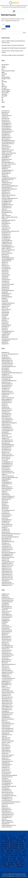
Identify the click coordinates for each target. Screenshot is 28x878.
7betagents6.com (6, 677)
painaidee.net (5, 432)
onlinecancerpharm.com (8, 473)
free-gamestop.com (7, 385)
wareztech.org (5, 390)
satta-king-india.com (7, 670)
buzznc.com (5, 805)
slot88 (11, 842)
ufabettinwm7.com (6, 568)
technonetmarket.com (7, 731)
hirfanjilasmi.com (6, 521)
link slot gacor (5, 64)
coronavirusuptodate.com (8, 678)
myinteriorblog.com (7, 764)
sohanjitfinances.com (7, 548)
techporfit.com (5, 120)
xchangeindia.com (6, 789)
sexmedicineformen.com (8, 541)
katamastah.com (6, 499)
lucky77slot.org (5, 468)
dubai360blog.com (6, 466)
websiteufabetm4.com (7, 713)
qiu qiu (3, 75)
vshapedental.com (6, 780)
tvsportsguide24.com (7, 463)
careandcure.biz (6, 516)
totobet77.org (5, 560)
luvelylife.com (5, 225)
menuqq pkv (4, 835)
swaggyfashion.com (7, 242)
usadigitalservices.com (7, 204)
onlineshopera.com (7, 627)
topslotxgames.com (7, 154)
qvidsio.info (4, 298)
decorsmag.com (6, 139)
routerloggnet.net (6, 156)
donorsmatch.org (6, 309)
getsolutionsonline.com (7, 179)
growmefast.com (6, 469)
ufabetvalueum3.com (7, 703)
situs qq (17, 864)
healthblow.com (6, 192)
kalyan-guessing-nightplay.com (10, 186)
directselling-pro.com (7, 816)
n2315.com (4, 209)
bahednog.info (5, 368)
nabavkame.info (6, 334)
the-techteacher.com (7, 794)
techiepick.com (6, 767)
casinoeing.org (5, 312)
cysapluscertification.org (8, 303)
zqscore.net (5, 501)
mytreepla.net (5, 689)
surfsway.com (5, 658)
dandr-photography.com (8, 250)
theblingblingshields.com (8, 444)
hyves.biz (4, 317)
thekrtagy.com (5, 788)
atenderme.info (6, 286)
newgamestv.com (6, 448)
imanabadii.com (6, 340)
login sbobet (10, 863)
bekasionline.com (6, 122)
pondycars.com (6, 770)
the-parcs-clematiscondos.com (10, 354)
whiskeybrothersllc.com (8, 584)
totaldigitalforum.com (7, 799)
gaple (3, 72)
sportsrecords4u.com (7, 697)
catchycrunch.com (6, 611)
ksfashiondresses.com (7, 488)
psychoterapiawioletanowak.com (10, 537)
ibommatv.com (6, 118)
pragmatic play (5, 844)
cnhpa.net (4, 491)
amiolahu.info (5, 278)
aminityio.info (5, 276)
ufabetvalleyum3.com (7, 579)
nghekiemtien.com (6, 261)
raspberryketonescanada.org (9, 775)
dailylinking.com (6, 633)
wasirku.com (5, 262)
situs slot (16, 842)
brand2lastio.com (6, 203)
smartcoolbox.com (6, 546)
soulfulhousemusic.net (7, 549)
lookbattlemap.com (7, 401)
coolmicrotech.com (7, 791)
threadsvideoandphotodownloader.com (12, 373)
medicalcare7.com (6, 172)
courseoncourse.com (7, 365)
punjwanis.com (5, 352)
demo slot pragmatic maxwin (17, 844)
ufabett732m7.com (7, 756)
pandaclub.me (5, 326)
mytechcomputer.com (7, 822)
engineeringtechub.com (8, 455)
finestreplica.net (6, 722)
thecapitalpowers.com (7, 554)
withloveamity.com (6, 639)
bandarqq (22, 864)
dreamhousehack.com (7, 792)
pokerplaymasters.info (7, 363)
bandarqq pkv (19, 866)
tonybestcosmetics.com (8, 803)
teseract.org (5, 753)
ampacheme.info (6, 279)
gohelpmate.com (6, 193)
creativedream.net (6, 207)
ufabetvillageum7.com (7, 706)
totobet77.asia (5, 559)
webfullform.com (6, 136)
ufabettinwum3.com (7, 569)
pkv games (4, 96)
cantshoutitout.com (7, 126)
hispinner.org (5, 181)
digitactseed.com (6, 661)
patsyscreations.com (7, 616)
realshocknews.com (7, 483)
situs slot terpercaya (14, 839)
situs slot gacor (19, 841)
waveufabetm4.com (7, 709)
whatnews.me (5, 744)
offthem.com (5, 117)
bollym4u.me (5, 323)
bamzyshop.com (6, 769)
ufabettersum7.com (7, 566)
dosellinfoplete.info (6, 293)
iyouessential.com (6, 638)
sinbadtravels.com (6, 387)
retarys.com (5, 396)
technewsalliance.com (7, 730)
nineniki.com (5, 168)
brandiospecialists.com (7, 170)
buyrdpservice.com (7, 402)
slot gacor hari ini (6, 78)
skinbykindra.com (6, 808)
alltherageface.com (7, 809)
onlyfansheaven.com (7, 212)
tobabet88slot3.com (7, 555)
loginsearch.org (6, 306)
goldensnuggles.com (7, 399)
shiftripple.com (5, 543)
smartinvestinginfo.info (7, 728)
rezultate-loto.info (6, 694)
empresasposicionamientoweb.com (11, 802)
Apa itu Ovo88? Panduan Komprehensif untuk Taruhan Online (13, 41)
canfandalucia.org (6, 781)
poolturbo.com (5, 265)
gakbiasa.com (5, 336)
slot (3, 69)
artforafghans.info (6, 268)
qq (2, 99)
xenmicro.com (5, 625)
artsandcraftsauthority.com (9, 825)
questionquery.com (6, 245)
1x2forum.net (5, 595)
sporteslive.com (6, 443)
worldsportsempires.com (8, 496)
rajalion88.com (5, 605)
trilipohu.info (5, 342)
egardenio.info (5, 505)
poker (3, 102)
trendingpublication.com (8, 562)
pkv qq (3, 66)
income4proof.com (7, 617)
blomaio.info (5, 292)
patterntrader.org (6, 490)
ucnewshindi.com (6, 379)
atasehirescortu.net (7, 454)
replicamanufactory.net (8, 692)
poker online (13, 857)
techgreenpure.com (7, 653)
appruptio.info (5, 343)
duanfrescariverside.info (8, 719)
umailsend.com (5, 394)
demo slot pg (5, 92)
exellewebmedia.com (7, 383)
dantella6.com (5, 157)
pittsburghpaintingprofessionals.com (11, 534)
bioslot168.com (5, 824)
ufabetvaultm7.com (7, 705)
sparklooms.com (6, 551)
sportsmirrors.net (6, 451)
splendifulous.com (6, 695)
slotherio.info (5, 301)
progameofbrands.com (8, 143)
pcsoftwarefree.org (7, 631)
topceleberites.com (7, 698)
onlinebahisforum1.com (7, 600)
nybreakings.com (6, 784)
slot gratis (4, 88)
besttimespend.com (7, 515)
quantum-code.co (6, 742)
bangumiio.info (5, 287)
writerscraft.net (6, 197)
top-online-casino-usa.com (9, 164)
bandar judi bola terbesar (8, 71)
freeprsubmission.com (7, 761)
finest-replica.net (6, 747)
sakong (3, 67)
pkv (3, 80)
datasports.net (5, 452)
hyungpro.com (5, 438)
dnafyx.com (5, 634)
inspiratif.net (5, 114)
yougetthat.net (5, 407)
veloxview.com (5, 580)
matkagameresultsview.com (9, 178)
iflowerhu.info (5, 337)
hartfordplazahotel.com (8, 331)
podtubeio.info (5, 295)
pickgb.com (5, 485)
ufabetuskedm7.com (7, 574)
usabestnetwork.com (7, 391)
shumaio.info (5, 300)
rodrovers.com (5, 667)
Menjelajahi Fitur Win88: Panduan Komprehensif (14, 48)
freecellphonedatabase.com (9, 380)
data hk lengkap (6, 91)
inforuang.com (5, 222)
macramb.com (5, 226)
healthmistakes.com (7, 487)
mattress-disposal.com (8, 476)
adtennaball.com (6, 173)
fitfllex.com (4, 218)
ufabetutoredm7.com (7, 577)
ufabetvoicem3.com (7, 708)
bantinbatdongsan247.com (9, 366)
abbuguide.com (6, 644)
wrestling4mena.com (7, 200)
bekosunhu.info (5, 289)
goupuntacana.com (7, 606)
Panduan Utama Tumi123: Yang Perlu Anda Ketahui (12, 51)
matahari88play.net (7, 427)
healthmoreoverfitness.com (9, 153)
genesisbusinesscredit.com (8, 220)
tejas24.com (5, 264)
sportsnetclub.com (6, 408)
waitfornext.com (6, 739)
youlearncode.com (6, 641)
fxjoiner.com (5, 806)
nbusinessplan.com (6, 123)
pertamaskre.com (6, 371)
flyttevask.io (5, 328)
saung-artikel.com (6, 415)
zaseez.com (5, 609)
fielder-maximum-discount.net (9, 217)
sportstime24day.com (7, 441)
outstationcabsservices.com (9, 786)
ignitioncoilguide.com (7, 820)
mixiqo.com (4, 527)
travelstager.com (6, 236)
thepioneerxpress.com (7, 131)
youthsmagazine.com (7, 430)
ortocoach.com (6, 530)
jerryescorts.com (6, 457)
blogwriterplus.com (7, 358)
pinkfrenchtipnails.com (7, 446)
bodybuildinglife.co (6, 479)
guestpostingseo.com (7, 360)
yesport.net (5, 404)
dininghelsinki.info (6, 717)
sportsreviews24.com (7, 465)
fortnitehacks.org (6, 304)
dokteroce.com (6, 251)
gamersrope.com (6, 382)
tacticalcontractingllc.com (8, 552)
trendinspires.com (6, 237)
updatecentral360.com (8, 498)
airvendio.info (5, 270)
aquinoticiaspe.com (7, 421)
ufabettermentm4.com (8, 565)
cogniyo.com (5, 518)
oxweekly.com (5, 229)
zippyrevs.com (5, 148)
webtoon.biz (5, 435)
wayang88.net (5, 711)
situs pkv (10, 835)
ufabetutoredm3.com (7, 576)
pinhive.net (4, 320)
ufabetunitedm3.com (7, 571)
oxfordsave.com (6, 412)
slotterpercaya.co (6, 544)
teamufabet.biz (6, 134)
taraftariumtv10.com (7, 243)
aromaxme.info (5, 283)
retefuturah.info (6, 727)
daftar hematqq (10, 852)
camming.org (5, 603)
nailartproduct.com (7, 659)
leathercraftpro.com (7, 524)
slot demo (21, 846)
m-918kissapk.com (6, 333)
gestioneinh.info (6, 749)
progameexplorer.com (7, 813)
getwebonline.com (6, 211)
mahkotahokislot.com (7, 471)
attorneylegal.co (6, 458)
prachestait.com (6, 267)
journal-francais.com (7, 253)
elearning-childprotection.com (10, 198)
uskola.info (4, 736)
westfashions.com (6, 232)
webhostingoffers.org (7, 647)
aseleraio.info (5, 502)
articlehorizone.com (7, 673)
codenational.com (6, 811)
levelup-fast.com (6, 688)
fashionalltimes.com (7, 797)
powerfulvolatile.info (7, 297)
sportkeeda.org (6, 513)
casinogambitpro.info (7, 362)
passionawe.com (6, 532)
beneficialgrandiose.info (8, 290)
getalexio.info (5, 509)
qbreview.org (5, 145)
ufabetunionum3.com (7, 702)
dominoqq (4, 74)
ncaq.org (4, 623)
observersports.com (7, 418)
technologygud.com (7, 482)
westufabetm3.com (7, 582)
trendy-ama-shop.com (8, 755)
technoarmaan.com (7, 800)
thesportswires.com (7, 437)
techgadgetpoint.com (7, 462)
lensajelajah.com (6, 620)
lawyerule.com (5, 256)
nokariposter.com (6, 184)
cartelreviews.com (6, 656)
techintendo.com (6, 652)
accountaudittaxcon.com (8, 510)
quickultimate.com (6, 538)
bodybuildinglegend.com (8, 247)
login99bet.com (6, 597)
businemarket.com (6, 426)
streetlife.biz (5, 315)
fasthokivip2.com (6, 416)
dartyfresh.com (6, 628)
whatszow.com (5, 648)
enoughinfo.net (5, 318)
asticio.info (4, 504)
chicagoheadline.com (7, 602)
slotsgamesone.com (7, 159)
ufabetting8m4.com (7, 700)
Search (4, 29)
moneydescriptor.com (7, 429)
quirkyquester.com (6, 540)
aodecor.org (5, 308)
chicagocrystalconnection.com (10, 339)
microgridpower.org (7, 526)
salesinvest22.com (6, 752)
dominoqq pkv (22, 835)
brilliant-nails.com (6, 248)
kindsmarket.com (6, 223)
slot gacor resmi (14, 846)
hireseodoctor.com (6, 684)
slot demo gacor (6, 89)
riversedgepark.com (7, 608)
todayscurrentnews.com (8, 557)
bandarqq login (14, 855)
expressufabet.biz (6, 128)
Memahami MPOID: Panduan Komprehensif (13, 45)
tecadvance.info (6, 275)
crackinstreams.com (7, 680)
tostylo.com (5, 405)
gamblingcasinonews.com (8, 140)
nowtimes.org (5, 311)
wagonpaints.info (6, 738)
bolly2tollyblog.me (6, 325)
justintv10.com (5, 254)
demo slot (4, 86)
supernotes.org (5, 494)
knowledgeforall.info (7, 201)
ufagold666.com (6, 763)
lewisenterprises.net (7, 630)
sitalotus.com (5, 493)
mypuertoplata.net (6, 129)
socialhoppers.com (6, 206)
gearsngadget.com (6, 683)
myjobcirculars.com (7, 151)
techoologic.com (6, 774)
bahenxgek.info (5, 369)
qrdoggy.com (5, 480)
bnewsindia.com (6, 766)
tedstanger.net (5, 733)
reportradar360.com (7, 240)
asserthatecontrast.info (8, 284)
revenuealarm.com (6, 817)
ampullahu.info (5, 281)
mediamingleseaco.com (8, 257)
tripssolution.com (6, 669)
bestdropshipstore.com (8, 655)
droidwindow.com (6, 759)
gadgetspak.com (6, 681)
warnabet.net (5, 322)
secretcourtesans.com (7, 598)
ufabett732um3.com (7, 734)
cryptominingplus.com (7, 419)
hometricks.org (5, 523)
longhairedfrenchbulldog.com (9, 423)
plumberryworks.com (7, 535)
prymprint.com (5, 512)
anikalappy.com (6, 716)
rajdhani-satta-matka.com (9, 195)
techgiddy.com (5, 374)
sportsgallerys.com (7, 449)
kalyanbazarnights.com (8, 162)
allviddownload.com (7, 137)
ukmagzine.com (6, 388)
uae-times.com (6, 111)
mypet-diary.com (6, 228)
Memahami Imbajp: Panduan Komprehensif (13, 55)
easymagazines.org (7, 519)
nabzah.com (5, 175)
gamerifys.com (5, 112)
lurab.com (4, 819)
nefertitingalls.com (6, 614)
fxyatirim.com (5, 642)
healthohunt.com (6, 725)
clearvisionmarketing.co (8, 741)
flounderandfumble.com (8, 723)
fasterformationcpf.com (8, 398)
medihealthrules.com (7, 777)
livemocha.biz (5, 314)
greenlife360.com (6, 125)
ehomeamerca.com (7, 650)
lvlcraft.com (5, 663)
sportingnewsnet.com (7, 440)
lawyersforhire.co (6, 424)
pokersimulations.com (7, 691)
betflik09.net (5, 622)
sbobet (16, 863)
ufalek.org (4, 474)
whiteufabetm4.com (7, 714)
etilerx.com (4, 720)
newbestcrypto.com (7, 410)
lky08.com (4, 214)
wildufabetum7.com (7, 585)
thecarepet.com (6, 357)
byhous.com (5, 329)
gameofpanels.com (7, 187)
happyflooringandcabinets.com (10, 477)
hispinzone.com (6, 161)
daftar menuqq (18, 850)
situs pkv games (6, 77)
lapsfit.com (4, 686)
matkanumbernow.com (8, 150)
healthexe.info (5, 272)
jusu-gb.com (5, 355)
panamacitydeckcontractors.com (10, 231)
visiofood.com (5, 758)
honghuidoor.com (6, 165)
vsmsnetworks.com (7, 115)
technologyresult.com (7, 645)
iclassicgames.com (6, 413)
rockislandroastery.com (8, 814)
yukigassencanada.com (8, 672)
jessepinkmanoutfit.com (8, 393)
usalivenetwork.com (7, 376)
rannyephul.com (6, 239)
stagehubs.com (6, 594)
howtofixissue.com (6, 132)
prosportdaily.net (6, 750)
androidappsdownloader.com (9, 189)
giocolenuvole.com (6, 636)
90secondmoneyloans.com (8, 664)
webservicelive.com (7, 827)
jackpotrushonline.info (7, 377)
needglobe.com (6, 529)
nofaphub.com (5, 613)
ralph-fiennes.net (6, 215)
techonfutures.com (7, 772)
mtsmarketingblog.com (8, 259)
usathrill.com (5, 778)
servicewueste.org (6, 147)
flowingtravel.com (6, 167)
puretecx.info (5, 273)
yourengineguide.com (7, 783)
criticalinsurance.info (7, 182)
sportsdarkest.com (6, 433)
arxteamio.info (5, 507)
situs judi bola (11, 864)
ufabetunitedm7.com (7, 573)
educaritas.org (5, 619)
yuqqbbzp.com (5, 675)
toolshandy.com (6, 234)
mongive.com (5, 176)
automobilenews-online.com (9, 795)
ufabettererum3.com (7, 563)
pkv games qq (5, 857)
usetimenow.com (6, 190)
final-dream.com (6, 745)
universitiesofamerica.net (8, 142)
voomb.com (5, 460)
